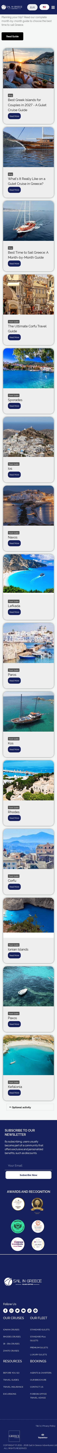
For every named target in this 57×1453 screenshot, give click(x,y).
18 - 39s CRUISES (11, 1343)
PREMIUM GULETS (39, 1347)
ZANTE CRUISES (11, 1350)
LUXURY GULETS (38, 1354)
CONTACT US (36, 1386)
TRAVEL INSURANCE (13, 1386)
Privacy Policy (48, 1425)
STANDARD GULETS (40, 1329)
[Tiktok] (29, 1310)
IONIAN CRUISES (11, 1329)
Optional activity (21, 1107)
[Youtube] (23, 1310)
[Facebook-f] (5, 1310)
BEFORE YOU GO (11, 1372)
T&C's (38, 1425)
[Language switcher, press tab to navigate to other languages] (44, 7)
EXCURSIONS (9, 1393)
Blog (10, 95)
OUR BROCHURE (38, 1379)
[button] (30, 1107)
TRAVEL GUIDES (11, 1379)
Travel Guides (14, 322)
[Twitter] (17, 1310)
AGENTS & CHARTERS (40, 1372)
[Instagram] (11, 1310)
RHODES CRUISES (12, 1336)
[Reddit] (35, 1310)
